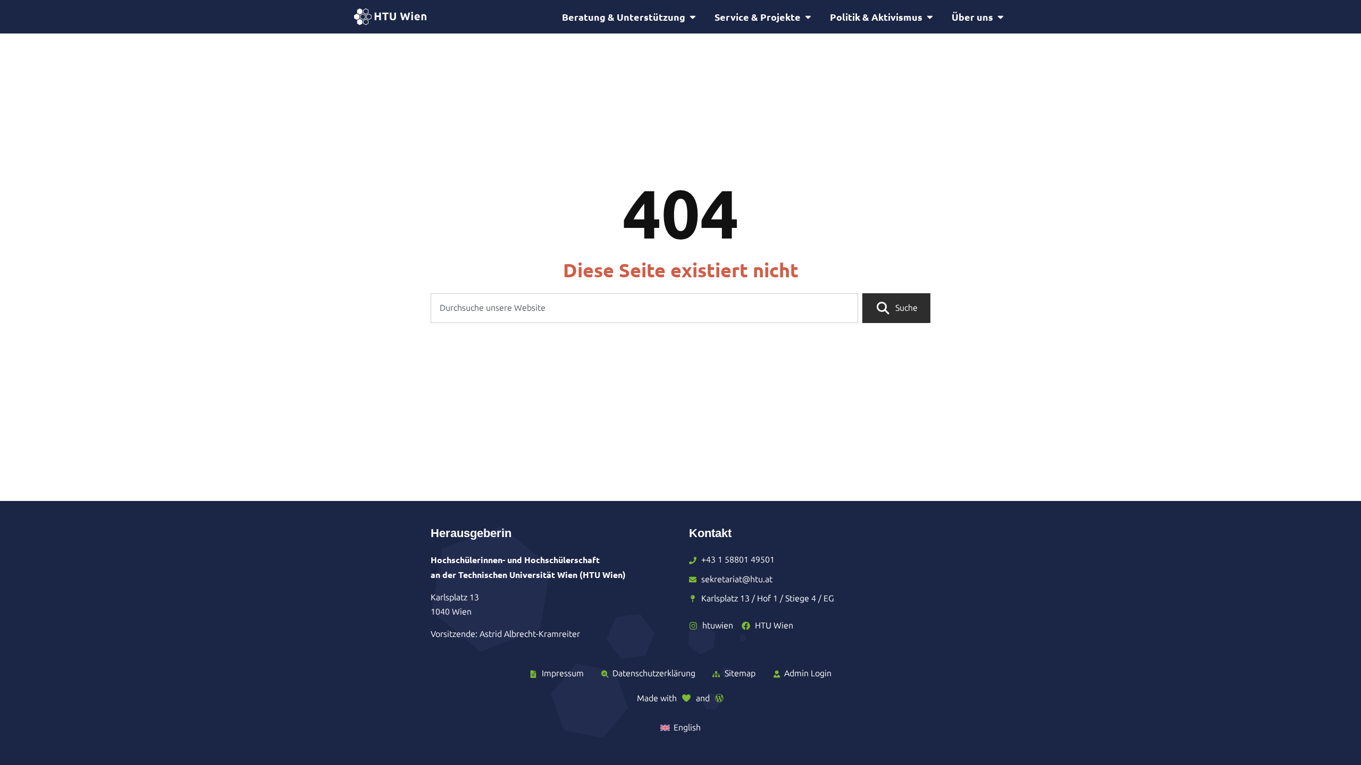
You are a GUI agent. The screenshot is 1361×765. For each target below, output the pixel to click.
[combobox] (644, 308)
